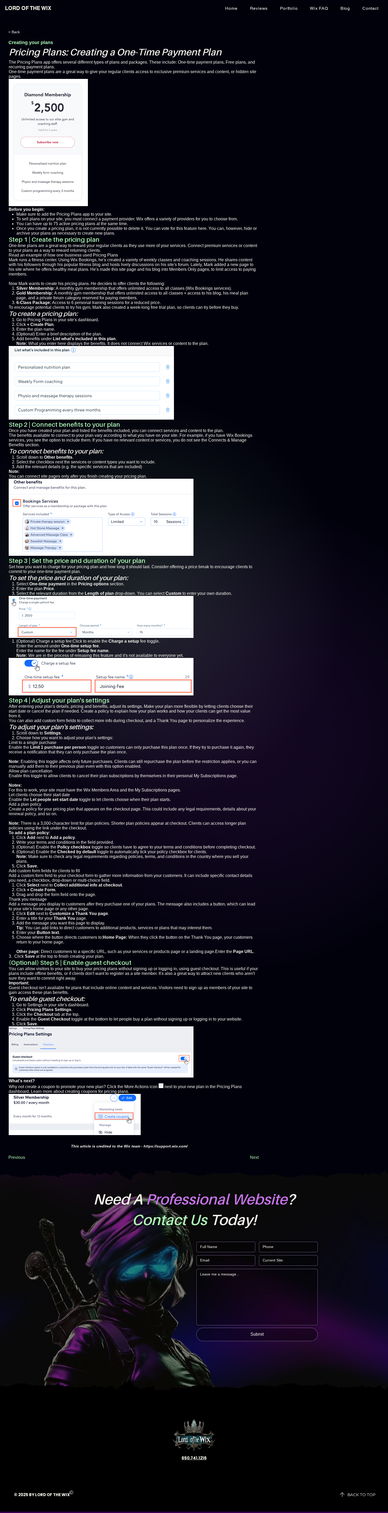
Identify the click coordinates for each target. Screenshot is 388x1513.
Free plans (236, 62)
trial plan (167, 307)
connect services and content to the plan (185, 430)
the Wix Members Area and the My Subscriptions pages (128, 790)
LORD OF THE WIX (28, 8)
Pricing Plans (40, 319)
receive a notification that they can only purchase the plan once (67, 752)
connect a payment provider (108, 219)
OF (49, 1494)
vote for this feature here (184, 228)
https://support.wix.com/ (166, 1146)
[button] (370, 8)
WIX (65, 1494)
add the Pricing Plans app (65, 214)
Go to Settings (29, 1005)
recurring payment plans (31, 67)
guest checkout (204, 968)
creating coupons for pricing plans (96, 1091)
